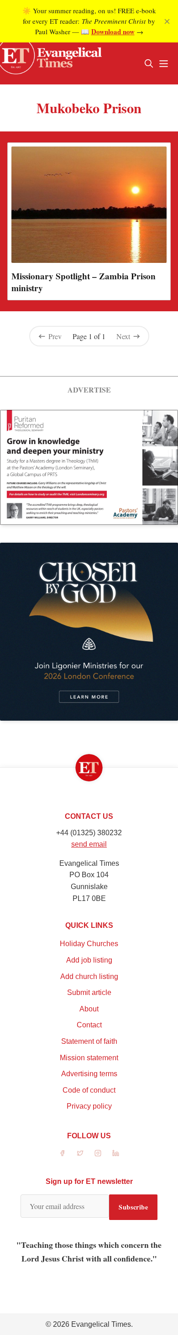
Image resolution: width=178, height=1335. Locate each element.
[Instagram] (98, 1153)
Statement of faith (89, 1041)
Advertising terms (89, 1074)
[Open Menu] (163, 63)
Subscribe (133, 1207)
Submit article (89, 992)
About (89, 1009)
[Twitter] (80, 1153)
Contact (89, 1025)
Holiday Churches (89, 944)
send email (89, 844)
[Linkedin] (116, 1153)
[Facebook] (62, 1153)
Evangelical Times (101, 1324)
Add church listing (89, 976)
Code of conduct (89, 1090)
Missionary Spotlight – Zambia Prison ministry (83, 282)
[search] (148, 63)
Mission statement (89, 1058)
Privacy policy (89, 1106)
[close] (167, 21)
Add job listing (89, 960)
